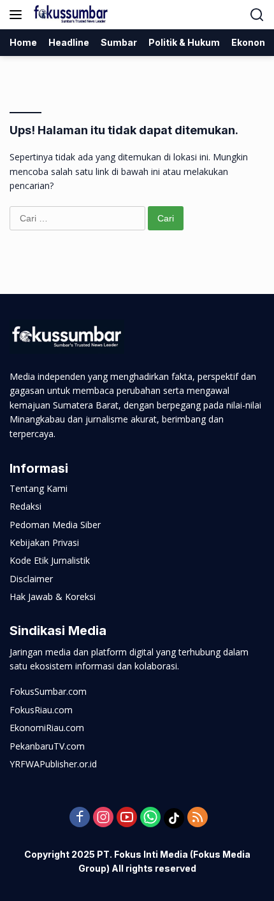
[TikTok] (174, 818)
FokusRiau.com (41, 710)
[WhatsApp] (150, 818)
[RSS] (197, 818)
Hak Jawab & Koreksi (53, 596)
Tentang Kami (39, 488)
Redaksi (25, 506)
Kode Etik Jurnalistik (50, 560)
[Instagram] (103, 818)
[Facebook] (79, 818)
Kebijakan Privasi (44, 542)
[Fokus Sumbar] (70, 14)
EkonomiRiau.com (47, 728)
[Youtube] (127, 818)
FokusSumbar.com (48, 691)
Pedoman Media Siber (55, 525)
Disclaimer (31, 579)
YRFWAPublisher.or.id (53, 764)
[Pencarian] (257, 14)
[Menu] (18, 14)
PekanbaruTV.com (47, 746)
